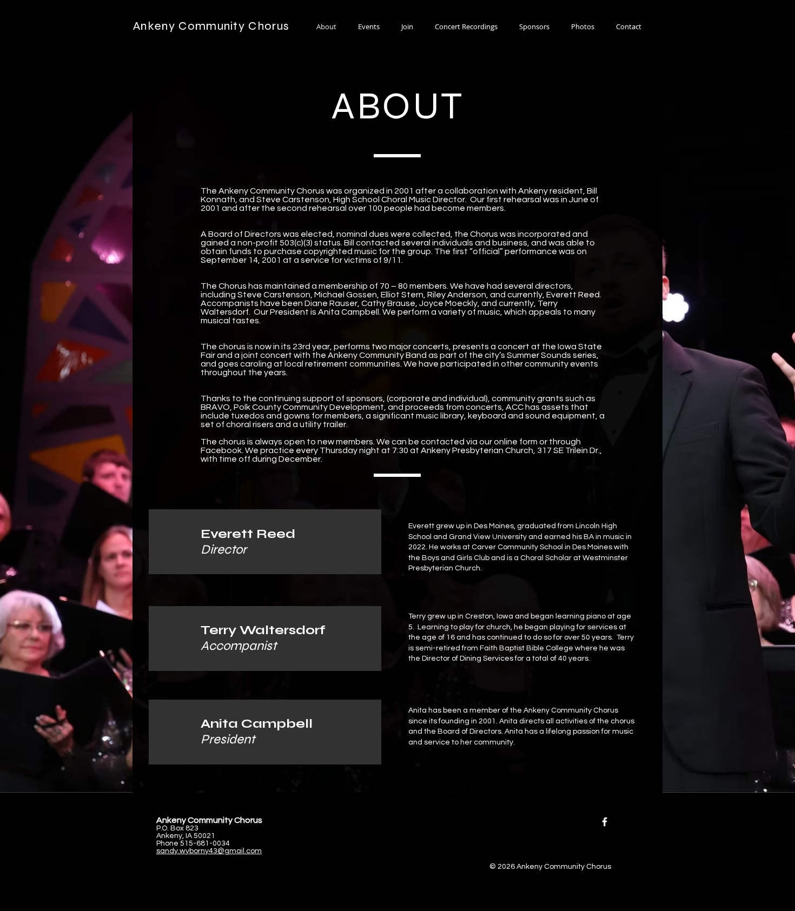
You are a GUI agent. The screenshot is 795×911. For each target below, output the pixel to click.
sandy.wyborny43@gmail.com (209, 851)
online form (516, 441)
